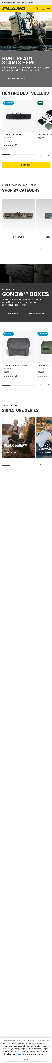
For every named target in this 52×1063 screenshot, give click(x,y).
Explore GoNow (36, 314)
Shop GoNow (12, 314)
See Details (28, 2)
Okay (26, 1059)
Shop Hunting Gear (15, 79)
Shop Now (26, 165)
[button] (40, 154)
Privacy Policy (21, 1054)
